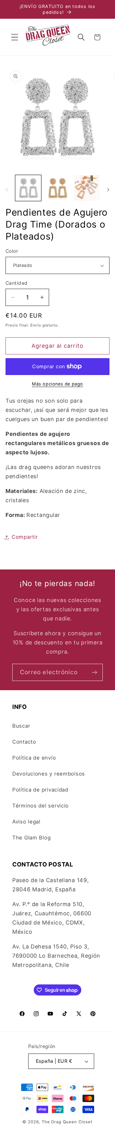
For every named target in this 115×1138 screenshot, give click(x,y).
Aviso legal (26, 822)
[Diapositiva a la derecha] (108, 190)
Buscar (21, 726)
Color (12, 251)
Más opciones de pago (57, 383)
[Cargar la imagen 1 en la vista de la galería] (28, 188)
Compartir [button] (25, 537)
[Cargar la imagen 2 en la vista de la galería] (58, 188)
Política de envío (34, 758)
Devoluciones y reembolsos (48, 774)
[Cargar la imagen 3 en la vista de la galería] (87, 188)
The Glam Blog (31, 838)
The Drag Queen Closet (67, 1121)
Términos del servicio (40, 806)
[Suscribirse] (94, 672)
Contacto (24, 742)
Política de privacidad (40, 790)
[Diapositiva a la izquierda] (6, 190)
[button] (15, 37)
